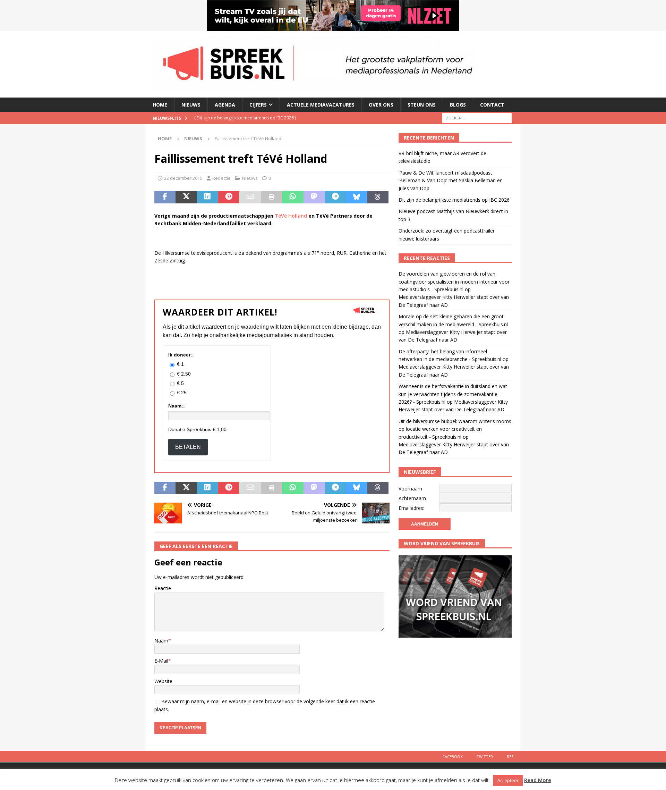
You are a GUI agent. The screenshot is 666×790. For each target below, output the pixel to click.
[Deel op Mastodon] (314, 197)
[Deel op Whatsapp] (292, 197)
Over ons (381, 104)
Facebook (453, 756)
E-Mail (161, 660)
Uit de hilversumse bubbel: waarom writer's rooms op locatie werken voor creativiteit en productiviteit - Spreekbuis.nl (455, 429)
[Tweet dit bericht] (186, 197)
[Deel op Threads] (377, 197)
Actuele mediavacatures (321, 104)
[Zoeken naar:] (477, 117)
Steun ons (422, 104)
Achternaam (412, 498)
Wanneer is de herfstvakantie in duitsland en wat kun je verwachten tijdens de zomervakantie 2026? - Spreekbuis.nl (453, 394)
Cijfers (258, 104)
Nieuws (190, 104)
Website (163, 681)
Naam (161, 640)
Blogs (458, 104)
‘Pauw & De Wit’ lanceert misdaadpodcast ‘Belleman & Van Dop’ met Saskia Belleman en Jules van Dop (451, 180)
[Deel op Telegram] (335, 197)
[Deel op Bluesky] (356, 197)
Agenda (225, 104)
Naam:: (176, 406)
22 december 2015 (183, 178)
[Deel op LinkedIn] (207, 197)
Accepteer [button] (508, 780)
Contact (492, 104)
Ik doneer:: (181, 355)
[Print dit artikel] (271, 197)
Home (160, 104)
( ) (245, 118)
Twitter (485, 756)
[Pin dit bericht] (228, 197)
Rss (510, 756)
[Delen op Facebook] (165, 197)
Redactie (221, 178)
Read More (537, 779)
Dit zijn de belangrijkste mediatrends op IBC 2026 (454, 199)
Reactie (162, 588)
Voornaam (410, 488)
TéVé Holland (291, 215)
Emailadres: (411, 508)
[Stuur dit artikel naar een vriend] (250, 197)
